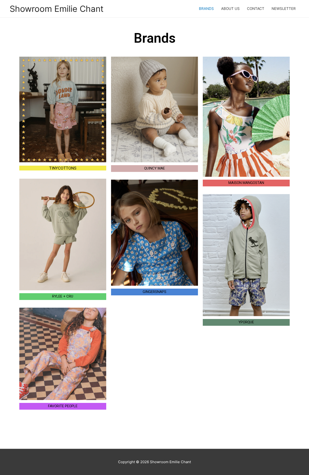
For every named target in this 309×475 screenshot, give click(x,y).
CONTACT (255, 8)
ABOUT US (230, 8)
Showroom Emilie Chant (57, 9)
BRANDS (206, 8)
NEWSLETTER (284, 8)
